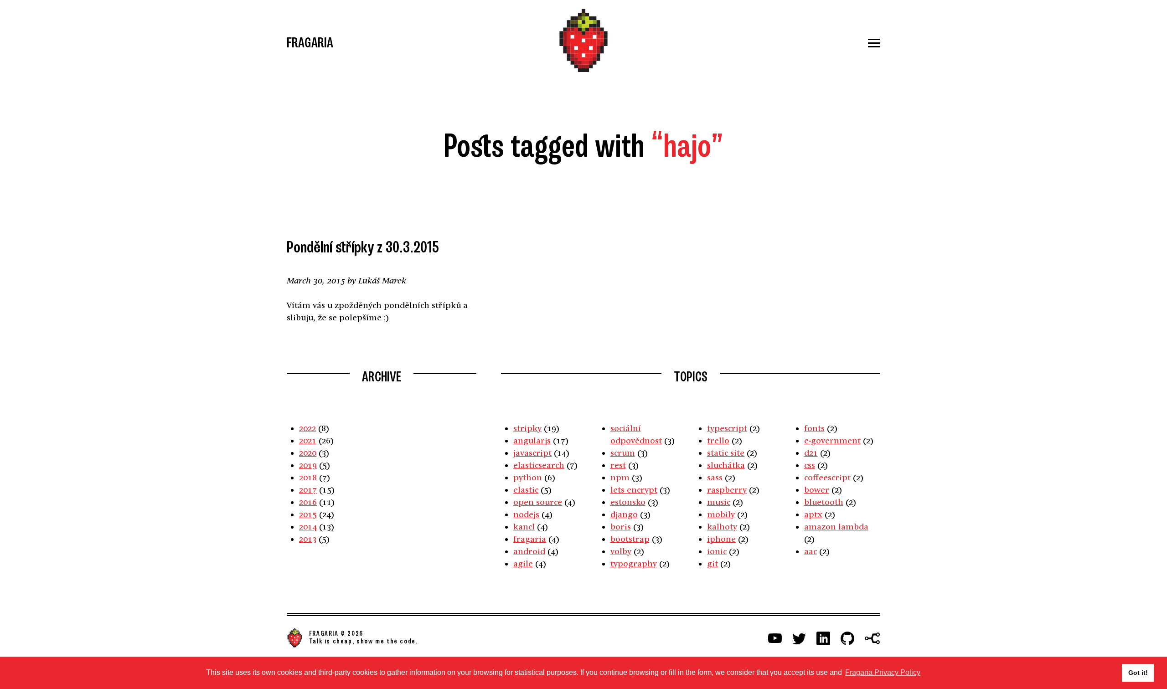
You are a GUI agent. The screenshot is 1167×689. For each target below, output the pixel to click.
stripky (527, 428)
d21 (811, 453)
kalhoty (722, 526)
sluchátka (726, 465)
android (529, 551)
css (809, 465)
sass (715, 477)
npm (620, 477)
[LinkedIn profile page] (823, 638)
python (527, 477)
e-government (832, 440)
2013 (307, 539)
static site (725, 453)
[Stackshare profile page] (872, 638)
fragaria (529, 539)
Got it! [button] (1138, 672)
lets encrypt (633, 489)
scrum (622, 453)
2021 (307, 440)
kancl (524, 526)
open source (537, 502)
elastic (525, 489)
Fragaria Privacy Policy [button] (882, 672)
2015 (308, 514)
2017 (308, 489)
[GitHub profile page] (847, 638)
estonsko (627, 502)
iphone (721, 539)
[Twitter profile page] (799, 638)
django (624, 514)
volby (620, 551)
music (718, 502)
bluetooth (823, 502)
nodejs (526, 514)
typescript (727, 428)
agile (523, 563)
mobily (721, 514)
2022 (307, 428)
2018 (308, 477)
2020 (307, 453)
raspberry (727, 489)
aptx (813, 514)
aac (810, 551)
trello (718, 440)
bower (816, 489)
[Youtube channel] (775, 638)
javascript (532, 453)
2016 (308, 502)
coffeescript (827, 477)
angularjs (532, 440)
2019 (308, 465)
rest (618, 465)
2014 (308, 526)
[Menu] (781, 43)
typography (633, 563)
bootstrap (630, 539)
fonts (814, 428)
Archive (381, 377)
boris (620, 526)
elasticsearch (538, 465)
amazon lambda (836, 526)
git (712, 563)
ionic (717, 551)
